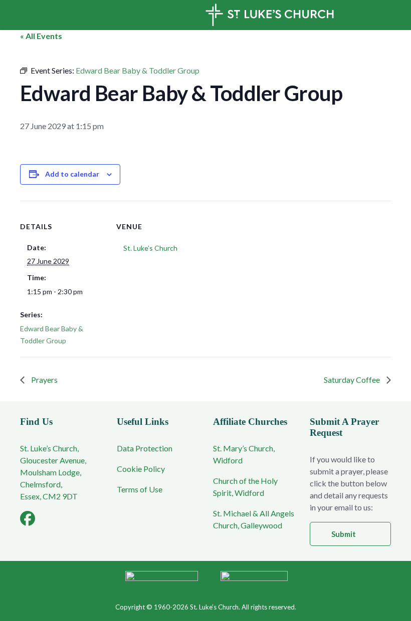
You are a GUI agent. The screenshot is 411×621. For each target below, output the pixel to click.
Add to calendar (72, 174)
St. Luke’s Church (150, 248)
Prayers (44, 379)
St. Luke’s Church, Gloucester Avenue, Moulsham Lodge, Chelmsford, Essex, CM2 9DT (53, 472)
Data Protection (144, 448)
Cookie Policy (141, 468)
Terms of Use (139, 489)
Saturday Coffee (352, 379)
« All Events (41, 36)
